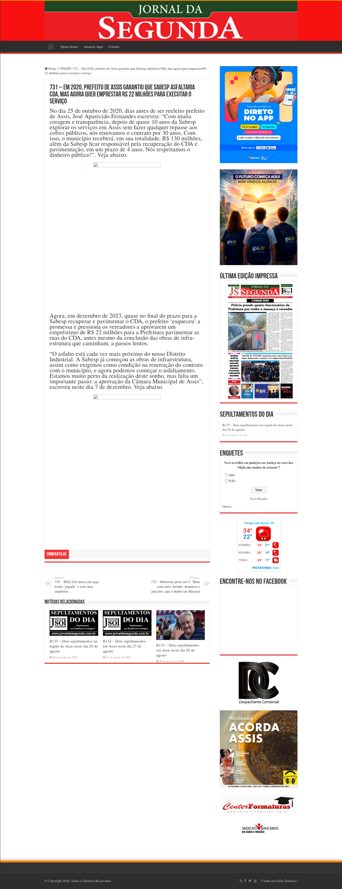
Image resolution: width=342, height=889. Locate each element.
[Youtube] (255, 881)
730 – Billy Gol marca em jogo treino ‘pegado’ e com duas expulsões (77, 585)
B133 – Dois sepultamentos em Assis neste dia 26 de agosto (177, 649)
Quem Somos (69, 46)
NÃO (232, 481)
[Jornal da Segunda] (171, 21)
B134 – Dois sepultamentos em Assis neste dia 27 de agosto (124, 645)
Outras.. (227, 506)
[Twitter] (250, 881)
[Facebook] (245, 881)
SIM (232, 475)
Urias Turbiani (286, 880)
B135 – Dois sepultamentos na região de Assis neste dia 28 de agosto (74, 645)
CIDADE (65, 68)
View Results (259, 498)
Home (51, 46)
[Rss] (241, 881)
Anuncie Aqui (93, 46)
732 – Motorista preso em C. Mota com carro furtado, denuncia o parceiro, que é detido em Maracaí (175, 585)
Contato (113, 46)
